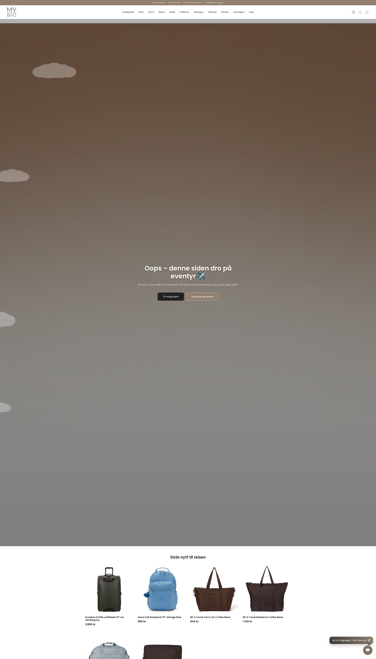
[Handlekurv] (367, 12)
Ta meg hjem (171, 296)
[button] (151, 12)
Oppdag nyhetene (202, 296)
